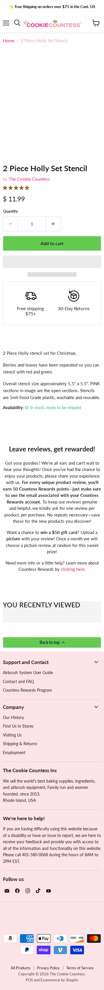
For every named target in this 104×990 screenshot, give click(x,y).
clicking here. (73, 569)
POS (29, 980)
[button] (16, 187)
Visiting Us (12, 735)
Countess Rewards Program (27, 690)
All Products (21, 968)
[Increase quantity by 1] (53, 223)
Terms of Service (80, 968)
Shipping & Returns (20, 743)
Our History (13, 717)
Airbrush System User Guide (28, 672)
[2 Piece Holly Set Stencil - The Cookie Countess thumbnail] (12, 168)
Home (8, 40)
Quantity (10, 211)
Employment (14, 752)
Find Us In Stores (18, 726)
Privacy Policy (48, 968)
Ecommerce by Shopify (59, 980)
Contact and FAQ (18, 681)
